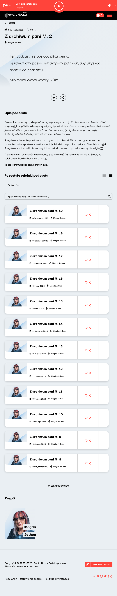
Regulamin (11, 578)
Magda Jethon (14, 42)
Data (11, 185)
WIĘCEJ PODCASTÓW (58, 485)
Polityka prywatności (57, 578)
